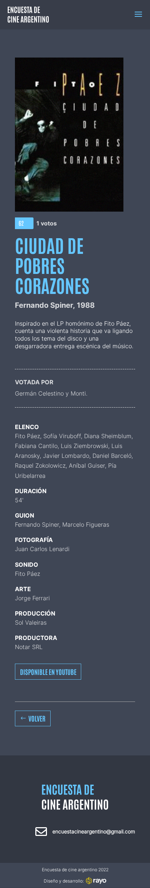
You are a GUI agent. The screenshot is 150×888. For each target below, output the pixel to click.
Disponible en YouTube (48, 671)
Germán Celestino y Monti (50, 393)
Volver (37, 718)
